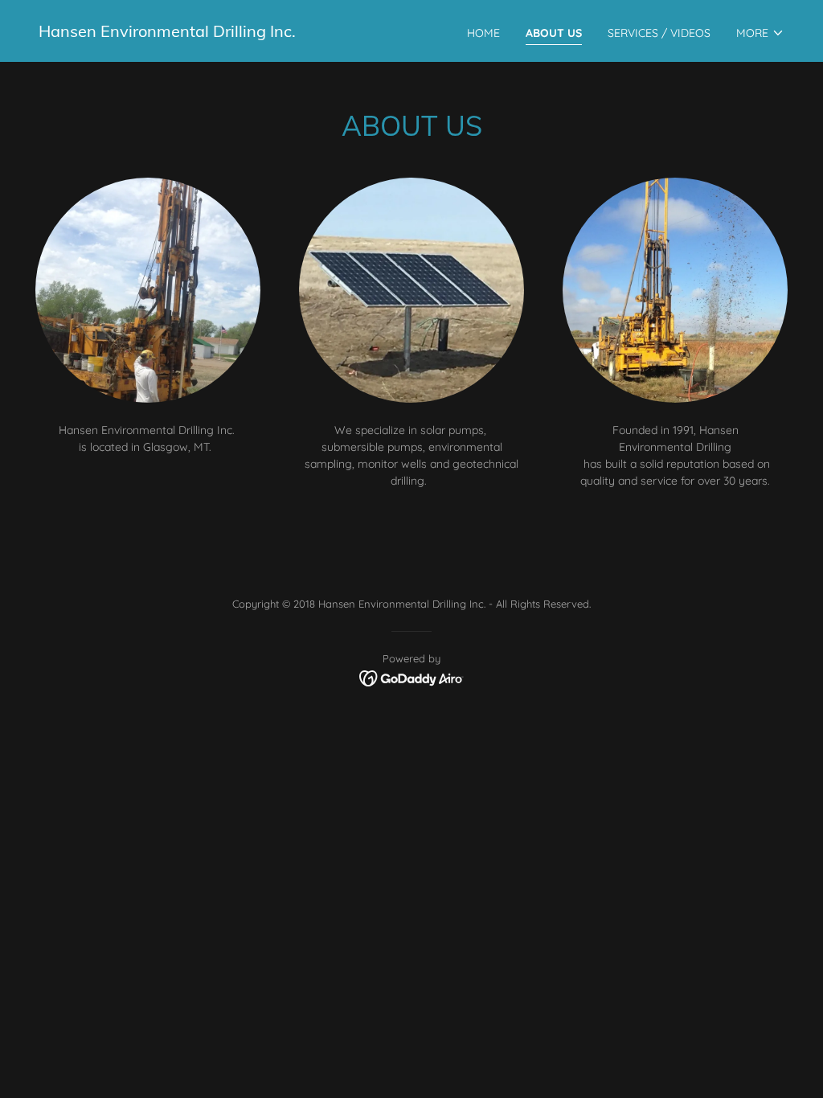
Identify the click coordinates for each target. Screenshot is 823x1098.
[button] (760, 33)
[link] (167, 33)
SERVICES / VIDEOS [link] (659, 33)
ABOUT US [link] (554, 33)
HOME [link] (483, 33)
